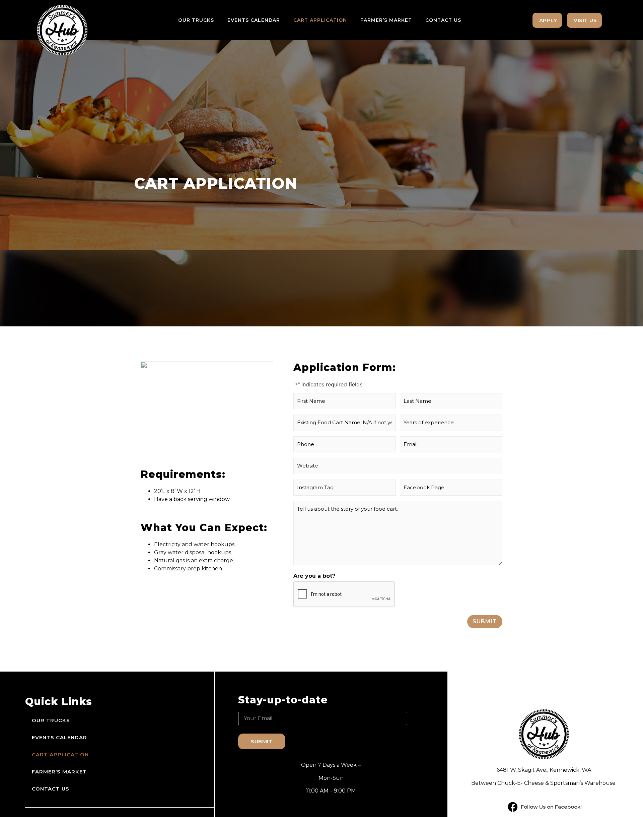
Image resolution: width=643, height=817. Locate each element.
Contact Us (443, 20)
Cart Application (320, 20)
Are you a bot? (314, 576)
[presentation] (344, 594)
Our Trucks (196, 20)
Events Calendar (253, 20)
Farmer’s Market (386, 20)
